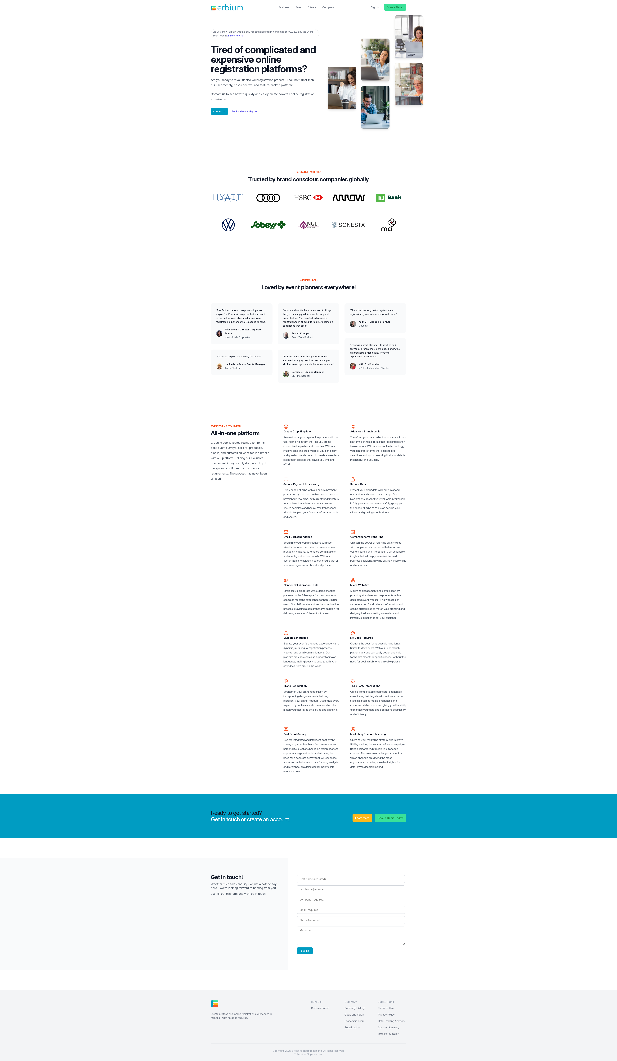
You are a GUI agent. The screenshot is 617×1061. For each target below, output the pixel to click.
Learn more (362, 818)
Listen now (235, 35)
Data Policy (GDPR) (389, 1033)
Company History (354, 1008)
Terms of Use (386, 1008)
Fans (298, 7)
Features (284, 7)
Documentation (320, 1008)
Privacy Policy (386, 1014)
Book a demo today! (244, 111)
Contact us (218, 94)
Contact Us (219, 111)
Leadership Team (354, 1021)
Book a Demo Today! (390, 818)
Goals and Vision (354, 1014)
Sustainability (352, 1027)
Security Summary (388, 1027)
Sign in (375, 7)
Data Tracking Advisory (391, 1021)
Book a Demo (395, 7)
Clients (312, 7)
